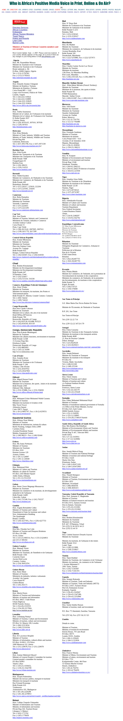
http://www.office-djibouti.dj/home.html (28, 392)
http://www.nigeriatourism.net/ (73, 220)
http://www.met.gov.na (71, 173)
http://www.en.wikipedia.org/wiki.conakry (29, 566)
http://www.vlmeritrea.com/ (23, 461)
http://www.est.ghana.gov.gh (23, 542)
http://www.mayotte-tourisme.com (75, 100)
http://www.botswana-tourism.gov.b (26, 146)
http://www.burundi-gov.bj (23, 191)
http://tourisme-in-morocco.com (74, 126)
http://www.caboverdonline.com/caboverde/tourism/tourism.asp (37, 233)
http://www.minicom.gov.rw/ (73, 291)
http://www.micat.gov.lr (22, 649)
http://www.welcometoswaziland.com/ (76, 490)
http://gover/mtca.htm (70, 371)
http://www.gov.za (69, 441)
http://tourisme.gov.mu (70, 79)
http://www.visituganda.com (73, 599)
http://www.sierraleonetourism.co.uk (76, 394)
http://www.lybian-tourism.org (24, 670)
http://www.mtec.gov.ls (21, 630)
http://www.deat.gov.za (71, 443)
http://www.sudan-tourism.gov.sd (74, 469)
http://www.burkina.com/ (22, 169)
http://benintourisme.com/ (22, 127)
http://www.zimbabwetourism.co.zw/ (76, 672)
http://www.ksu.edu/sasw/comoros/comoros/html (31, 302)
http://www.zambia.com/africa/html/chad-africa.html (32, 281)
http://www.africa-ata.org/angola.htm (26, 105)
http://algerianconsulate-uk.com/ (25, 78)
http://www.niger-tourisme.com (74, 194)
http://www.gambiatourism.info (24, 523)
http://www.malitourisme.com (73, 38)
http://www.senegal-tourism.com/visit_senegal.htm (81, 347)
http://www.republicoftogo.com (74, 552)
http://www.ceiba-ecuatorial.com (25, 437)
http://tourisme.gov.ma (70, 124)
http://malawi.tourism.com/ (23, 718)
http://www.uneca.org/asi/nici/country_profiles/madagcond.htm (36, 696)
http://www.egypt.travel (22, 414)
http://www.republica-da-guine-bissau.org (28, 587)
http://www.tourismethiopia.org (24, 480)
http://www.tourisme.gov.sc (72, 368)
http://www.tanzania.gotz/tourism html (76, 511)
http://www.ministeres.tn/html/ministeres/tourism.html (82, 573)
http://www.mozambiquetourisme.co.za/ (77, 149)
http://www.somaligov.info (72, 420)
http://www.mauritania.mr (72, 60)
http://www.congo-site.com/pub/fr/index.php (29, 326)
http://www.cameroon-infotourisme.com (28, 210)
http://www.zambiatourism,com (74, 643)
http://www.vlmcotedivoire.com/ (25, 373)
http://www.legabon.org (22, 501)
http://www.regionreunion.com (74, 263)
